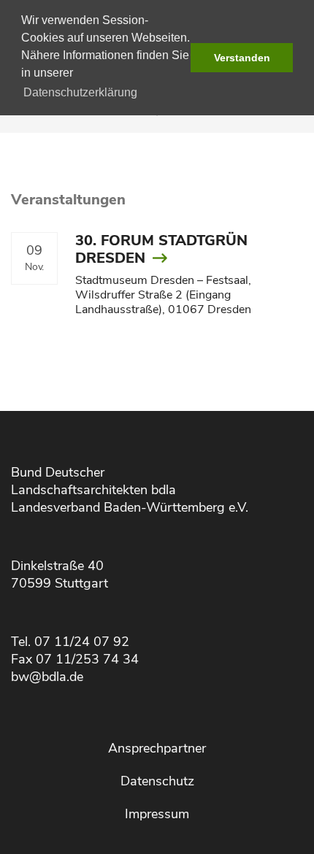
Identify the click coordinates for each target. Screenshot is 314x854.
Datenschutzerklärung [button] (80, 92)
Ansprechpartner (157, 748)
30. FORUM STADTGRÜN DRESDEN (161, 249)
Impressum (157, 814)
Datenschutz (157, 781)
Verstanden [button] (242, 58)
